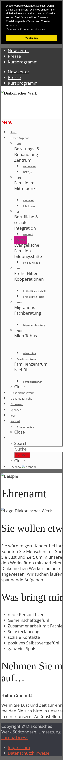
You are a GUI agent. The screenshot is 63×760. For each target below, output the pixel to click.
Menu (7, 122)
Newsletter (18, 72)
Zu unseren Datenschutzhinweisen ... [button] (27, 29)
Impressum (19, 747)
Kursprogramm (23, 83)
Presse (14, 77)
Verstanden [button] (31, 38)
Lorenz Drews (14, 737)
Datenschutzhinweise (28, 753)
